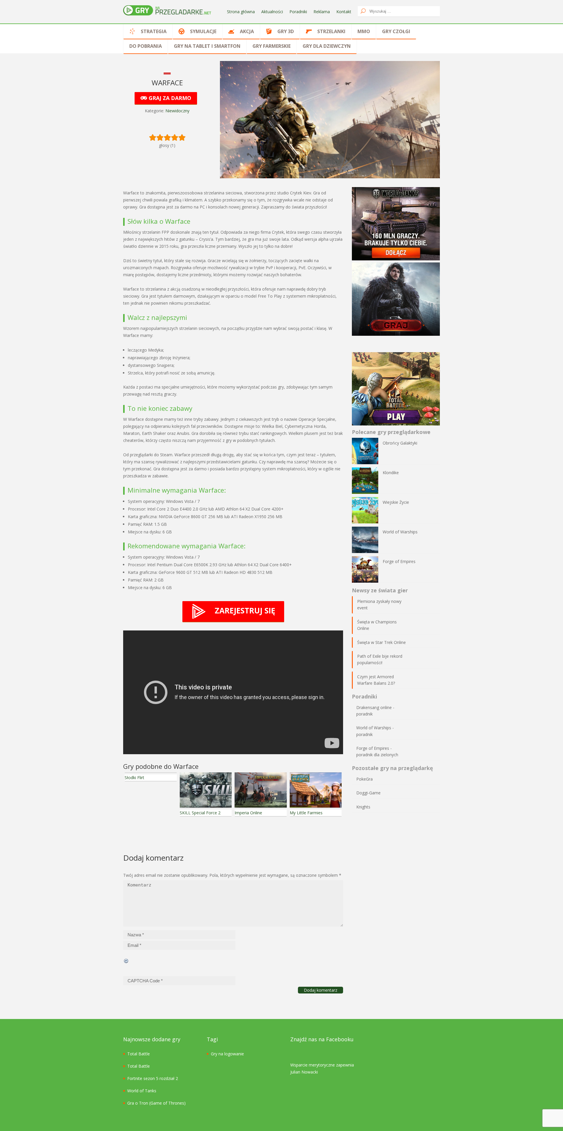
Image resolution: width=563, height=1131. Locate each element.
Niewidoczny (177, 110)
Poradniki (298, 11)
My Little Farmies (306, 812)
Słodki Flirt (134, 777)
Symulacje (203, 31)
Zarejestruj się (245, 610)
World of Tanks (141, 1090)
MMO (363, 31)
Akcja (247, 31)
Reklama (321, 11)
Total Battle (138, 1054)
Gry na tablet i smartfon (207, 46)
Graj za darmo (169, 97)
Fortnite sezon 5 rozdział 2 (152, 1078)
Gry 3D (285, 31)
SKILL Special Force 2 (200, 812)
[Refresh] (126, 960)
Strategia (154, 31)
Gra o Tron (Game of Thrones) (156, 1103)
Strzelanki (331, 31)
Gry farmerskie (271, 46)
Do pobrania (145, 46)
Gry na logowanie (227, 1054)
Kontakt (343, 11)
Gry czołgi (396, 31)
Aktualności (272, 11)
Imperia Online (248, 812)
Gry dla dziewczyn (327, 46)
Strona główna (241, 11)
